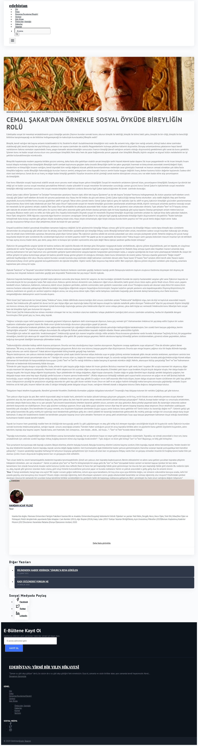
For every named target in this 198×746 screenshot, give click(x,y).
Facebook (24, 602)
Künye (17, 710)
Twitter (23, 608)
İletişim (18, 713)
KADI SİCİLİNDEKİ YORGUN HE (32, 581)
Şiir (10, 691)
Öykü (11, 693)
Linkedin (23, 615)
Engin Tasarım (25, 741)
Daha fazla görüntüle (102, 543)
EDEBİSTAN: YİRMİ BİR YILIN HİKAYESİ (44, 667)
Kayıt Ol (14, 648)
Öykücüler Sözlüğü (23, 705)
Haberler (18, 708)
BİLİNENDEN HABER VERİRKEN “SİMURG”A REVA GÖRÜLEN (47, 570)
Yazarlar (18, 26)
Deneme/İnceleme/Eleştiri (26, 14)
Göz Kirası (13, 701)
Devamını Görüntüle (17, 676)
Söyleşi (12, 698)
